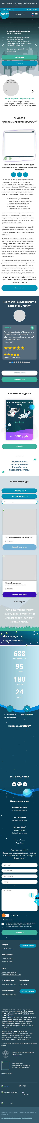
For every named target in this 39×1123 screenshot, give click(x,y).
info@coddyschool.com (19, 810)
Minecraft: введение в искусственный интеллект (15, 584)
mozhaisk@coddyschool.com (11, 974)
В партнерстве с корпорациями (19, 98)
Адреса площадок (8, 9)
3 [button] (22, 456)
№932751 (9, 1016)
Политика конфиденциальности (21, 1118)
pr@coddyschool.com (19, 820)
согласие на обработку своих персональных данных (21, 923)
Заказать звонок (31, 9)
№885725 (9, 1014)
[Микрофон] (35, 502)
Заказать (19, 446)
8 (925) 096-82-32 (7, 949)
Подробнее (19, 843)
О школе (19, 63)
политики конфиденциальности (21, 926)
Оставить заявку (19, 830)
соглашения (22, 923)
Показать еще (19, 379)
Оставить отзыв (20, 373)
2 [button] (19, 456)
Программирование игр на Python (18, 537)
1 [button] (16, 456)
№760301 (24, 1012)
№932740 (26, 1014)
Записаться (19, 57)
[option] (20, 423)
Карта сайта (6, 1118)
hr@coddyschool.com (19, 833)
